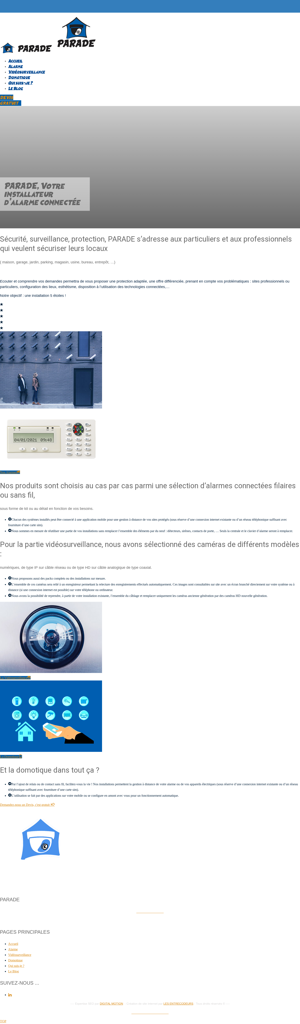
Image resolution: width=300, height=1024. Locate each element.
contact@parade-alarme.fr (150, 920)
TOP (3, 1021)
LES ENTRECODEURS (178, 1003)
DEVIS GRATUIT (9, 100)
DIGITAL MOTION (111, 1003)
